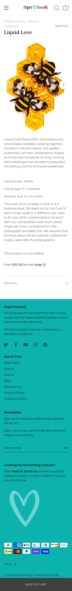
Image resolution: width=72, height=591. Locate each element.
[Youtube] (26, 344)
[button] (8, 84)
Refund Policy (14, 393)
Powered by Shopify (46, 575)
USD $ (8, 564)
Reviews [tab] (10, 283)
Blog (7, 381)
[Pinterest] (45, 344)
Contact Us (12, 387)
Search (9, 369)
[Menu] (6, 7)
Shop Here (12, 363)
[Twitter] (6, 344)
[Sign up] (66, 448)
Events (9, 375)
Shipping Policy (15, 399)
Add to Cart (36, 584)
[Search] (56, 8)
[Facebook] (16, 344)
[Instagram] (35, 344)
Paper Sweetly (14, 21)
